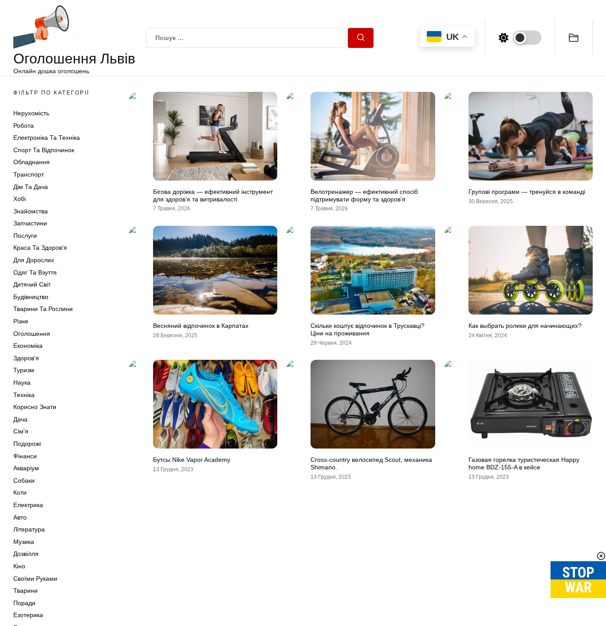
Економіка (28, 346)
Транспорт (28, 174)
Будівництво (30, 296)
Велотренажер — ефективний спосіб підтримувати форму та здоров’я (364, 195)
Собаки (24, 480)
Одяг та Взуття (35, 272)
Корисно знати (34, 407)
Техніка (24, 394)
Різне (20, 321)
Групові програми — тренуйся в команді (526, 191)
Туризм (23, 370)
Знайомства (30, 211)
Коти (20, 492)
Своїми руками (35, 578)
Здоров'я (26, 358)
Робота (23, 125)
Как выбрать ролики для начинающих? (525, 325)
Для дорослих (33, 260)
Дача (20, 419)
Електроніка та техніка (46, 138)
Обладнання (31, 162)
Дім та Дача (30, 186)
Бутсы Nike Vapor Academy (191, 459)
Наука (22, 382)
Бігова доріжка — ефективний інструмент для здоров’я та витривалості (213, 195)
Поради (24, 602)
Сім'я (20, 431)
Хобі (19, 199)
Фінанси (25, 456)
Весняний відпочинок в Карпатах (200, 325)
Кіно (19, 566)
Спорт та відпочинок (43, 150)
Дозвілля (26, 554)
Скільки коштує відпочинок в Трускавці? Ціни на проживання (368, 329)
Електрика (28, 504)
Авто (20, 517)
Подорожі (27, 443)
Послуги (25, 235)
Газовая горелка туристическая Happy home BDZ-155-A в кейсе (523, 463)
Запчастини (30, 223)
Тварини (25, 591)
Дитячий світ (32, 284)
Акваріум (26, 468)
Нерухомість (31, 113)
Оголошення (31, 333)
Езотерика (28, 615)
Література (29, 529)
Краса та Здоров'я (40, 248)
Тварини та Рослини (43, 309)
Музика (23, 541)
